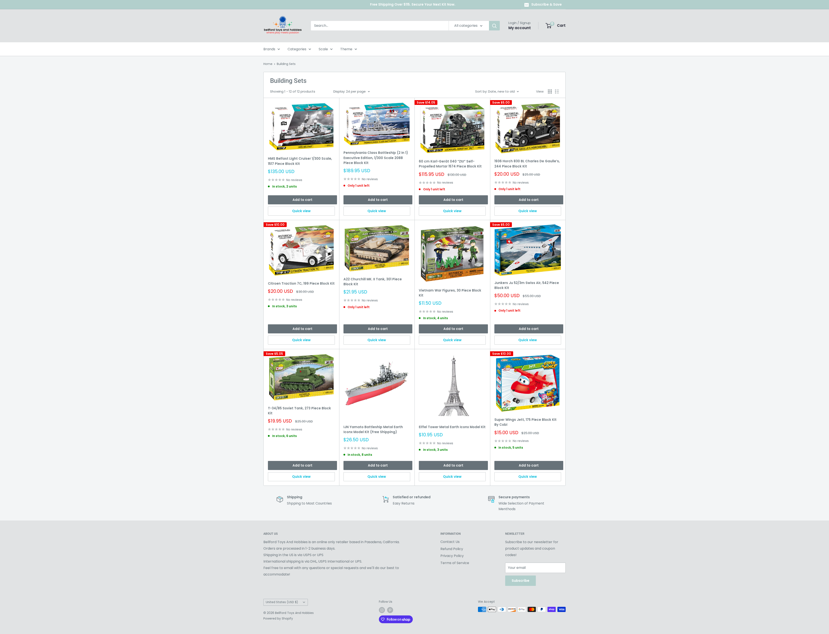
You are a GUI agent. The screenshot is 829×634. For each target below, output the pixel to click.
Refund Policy (451, 548)
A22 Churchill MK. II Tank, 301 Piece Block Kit (372, 281)
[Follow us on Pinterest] (390, 610)
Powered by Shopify (278, 618)
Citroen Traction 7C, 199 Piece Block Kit (301, 283)
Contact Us (450, 541)
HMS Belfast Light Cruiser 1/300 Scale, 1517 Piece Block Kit (300, 161)
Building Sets (286, 64)
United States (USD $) (282, 602)
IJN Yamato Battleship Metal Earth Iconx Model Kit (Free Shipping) (373, 429)
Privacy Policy (452, 555)
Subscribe (520, 580)
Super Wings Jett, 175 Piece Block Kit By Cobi (525, 422)
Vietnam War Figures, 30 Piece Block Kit (450, 293)
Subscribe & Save (546, 4)
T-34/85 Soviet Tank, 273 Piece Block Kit (299, 410)
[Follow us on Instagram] (382, 610)
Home (267, 64)
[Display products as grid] (550, 91)
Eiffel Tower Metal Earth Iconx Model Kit (452, 427)
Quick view (301, 211)
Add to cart (302, 199)
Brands (269, 49)
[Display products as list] (557, 91)
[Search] (494, 25)
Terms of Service (454, 562)
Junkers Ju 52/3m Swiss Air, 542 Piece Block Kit (526, 285)
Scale (323, 49)
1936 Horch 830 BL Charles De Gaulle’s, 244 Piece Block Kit (527, 163)
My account (519, 27)
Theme (346, 49)
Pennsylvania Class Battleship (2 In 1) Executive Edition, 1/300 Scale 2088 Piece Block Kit (375, 157)
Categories (297, 49)
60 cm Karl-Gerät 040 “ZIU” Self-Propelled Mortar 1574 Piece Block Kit (450, 164)
